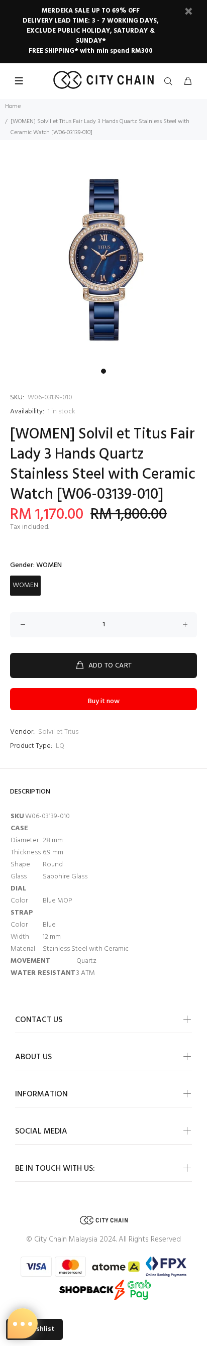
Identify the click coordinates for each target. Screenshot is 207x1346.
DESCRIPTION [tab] (30, 792)
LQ (60, 746)
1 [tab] (103, 371)
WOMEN (25, 585)
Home (13, 106)
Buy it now (104, 701)
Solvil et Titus (58, 732)
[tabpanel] (103, 260)
